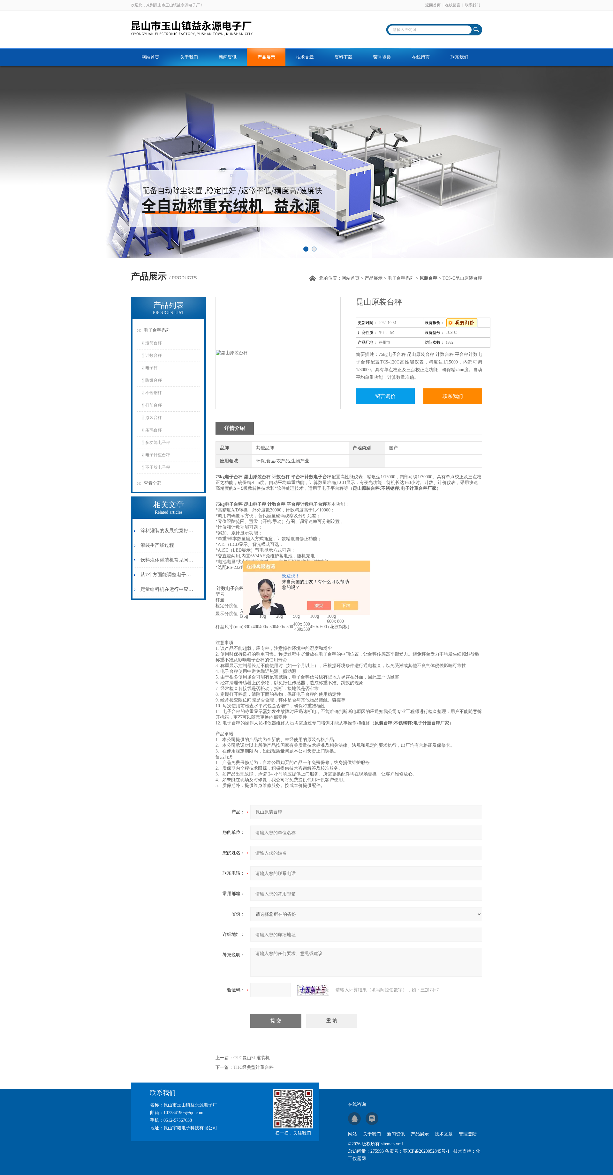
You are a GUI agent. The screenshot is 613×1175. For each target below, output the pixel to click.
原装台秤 (153, 417)
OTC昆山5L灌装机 (251, 1057)
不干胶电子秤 (157, 467)
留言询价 (385, 396)
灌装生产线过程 (157, 545)
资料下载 (343, 57)
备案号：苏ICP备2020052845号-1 (417, 1151)
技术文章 (305, 57)
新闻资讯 (228, 57)
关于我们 (189, 57)
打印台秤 (153, 405)
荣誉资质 (382, 57)
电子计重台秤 (157, 454)
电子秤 (151, 367)
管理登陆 (468, 1134)
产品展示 (266, 57)
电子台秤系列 (401, 278)
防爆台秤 (153, 380)
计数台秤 (153, 355)
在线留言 (452, 5)
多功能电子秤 (157, 442)
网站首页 (150, 57)
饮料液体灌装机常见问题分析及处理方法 (167, 559)
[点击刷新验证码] (313, 990)
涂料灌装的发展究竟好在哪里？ (167, 530)
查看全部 (153, 483)
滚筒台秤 (153, 343)
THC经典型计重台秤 (253, 1067)
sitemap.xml (392, 1144)
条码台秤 (153, 430)
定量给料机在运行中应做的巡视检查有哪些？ (167, 589)
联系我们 (472, 5)
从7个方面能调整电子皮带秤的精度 (167, 574)
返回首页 (433, 5)
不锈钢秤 (153, 392)
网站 (352, 1134)
